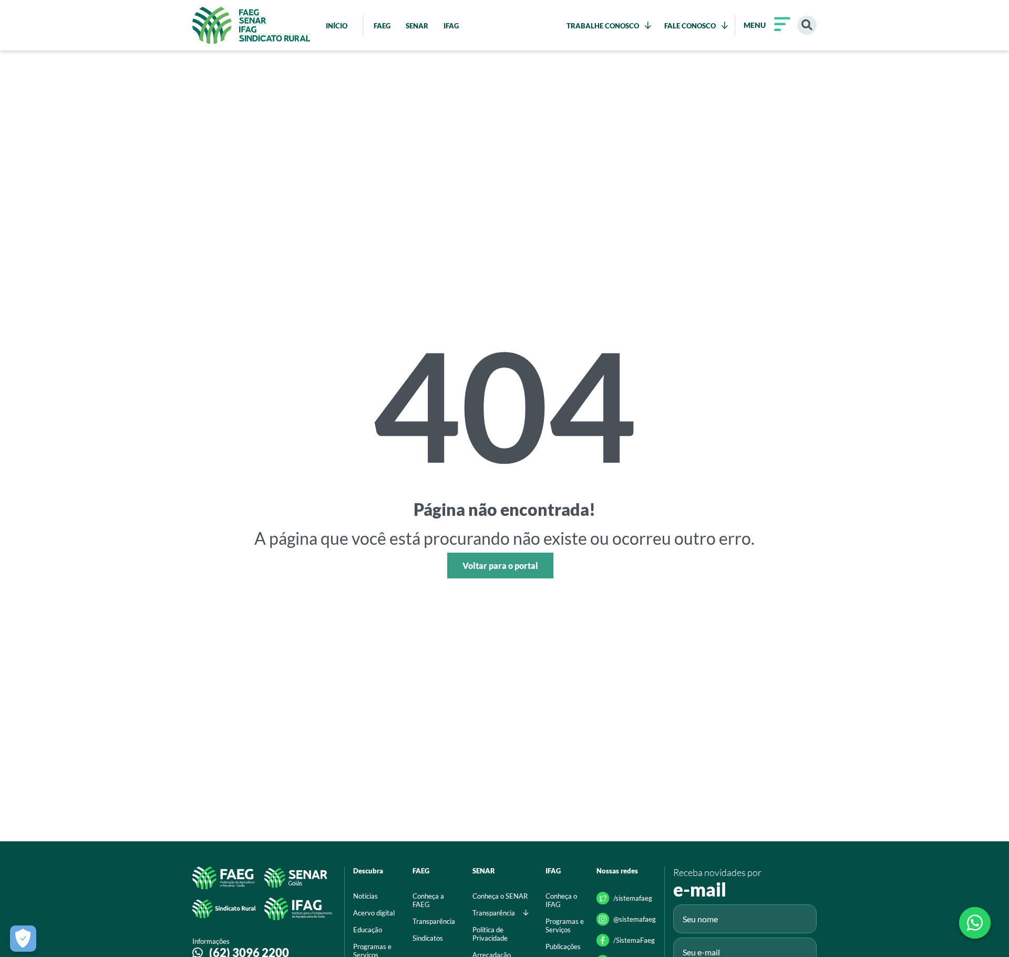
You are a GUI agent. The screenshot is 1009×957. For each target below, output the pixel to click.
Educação (367, 929)
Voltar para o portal (500, 566)
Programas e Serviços (564, 925)
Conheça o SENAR (500, 896)
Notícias (365, 896)
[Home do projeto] (251, 25)
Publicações (563, 946)
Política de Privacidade (490, 933)
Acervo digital (374, 913)
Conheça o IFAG (561, 900)
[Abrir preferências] (23, 938)
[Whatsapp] (975, 923)
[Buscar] (807, 25)
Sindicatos (428, 938)
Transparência (434, 921)
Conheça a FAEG (428, 900)
